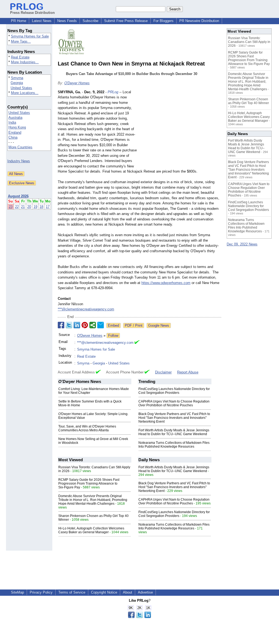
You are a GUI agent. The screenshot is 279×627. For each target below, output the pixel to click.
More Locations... (24, 93)
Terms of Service (71, 592)
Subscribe (90, 21)
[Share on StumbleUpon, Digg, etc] (92, 325)
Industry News (18, 161)
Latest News (41, 21)
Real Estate (20, 57)
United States (21, 88)
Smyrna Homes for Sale (30, 36)
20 (29, 207)
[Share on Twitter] (69, 325)
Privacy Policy (41, 592)
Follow (113, 335)
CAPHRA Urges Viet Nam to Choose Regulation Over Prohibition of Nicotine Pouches (174, 403)
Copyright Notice (104, 592)
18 (41, 207)
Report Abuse (187, 372)
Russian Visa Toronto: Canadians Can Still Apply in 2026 (249, 42)
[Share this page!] (139, 617)
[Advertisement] (180, 129)
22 (17, 207)
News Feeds (67, 21)
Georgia (17, 83)
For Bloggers (163, 21)
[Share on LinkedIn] (77, 325)
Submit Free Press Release (126, 21)
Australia (15, 118)
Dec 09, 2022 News (242, 244)
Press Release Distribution (32, 13)
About (127, 592)
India (12, 122)
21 (23, 207)
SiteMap (17, 592)
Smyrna (17, 78)
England (14, 132)
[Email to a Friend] (100, 325)
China (12, 137)
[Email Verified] (137, 342)
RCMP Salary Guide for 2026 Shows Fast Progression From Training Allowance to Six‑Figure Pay (88, 483)
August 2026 (18, 196)
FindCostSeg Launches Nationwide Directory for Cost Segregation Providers (174, 391)
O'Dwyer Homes (77, 83)
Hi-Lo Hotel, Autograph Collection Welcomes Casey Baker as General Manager (91, 530)
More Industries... (25, 62)
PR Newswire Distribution (199, 21)
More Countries (20, 147)
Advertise (145, 592)
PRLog (113, 92)
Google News (158, 325)
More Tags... (21, 41)
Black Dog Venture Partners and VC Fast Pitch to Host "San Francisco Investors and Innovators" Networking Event (174, 417)
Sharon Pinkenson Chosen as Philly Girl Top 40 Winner (248, 101)
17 (48, 207)
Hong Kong (17, 127)
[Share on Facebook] (61, 325)
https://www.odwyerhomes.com (165, 283)
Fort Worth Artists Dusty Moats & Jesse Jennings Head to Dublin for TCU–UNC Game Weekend (173, 432)
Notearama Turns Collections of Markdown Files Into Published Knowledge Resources (174, 444)
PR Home (18, 21)
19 (35, 207)
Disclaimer (163, 372)
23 (11, 207)
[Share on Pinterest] (84, 325)
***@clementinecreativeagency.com (86, 309)
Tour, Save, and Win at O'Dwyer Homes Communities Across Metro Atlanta (87, 428)
